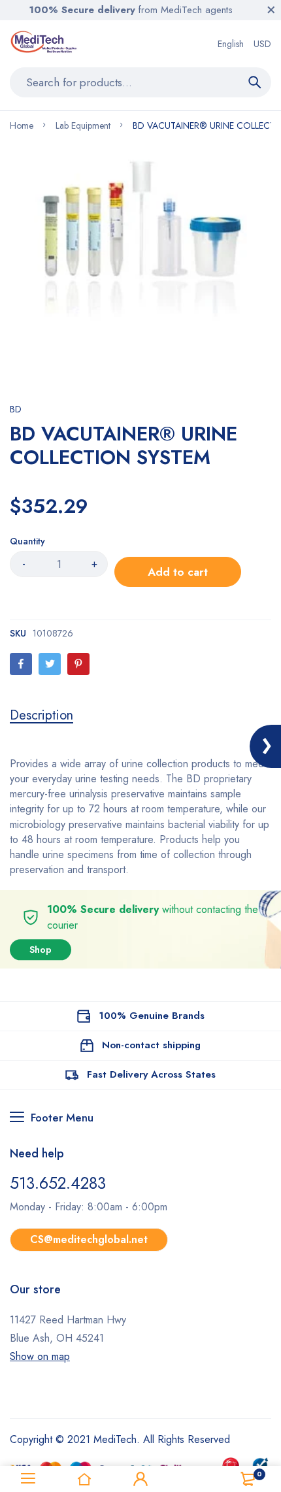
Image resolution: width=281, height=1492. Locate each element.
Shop (40, 949)
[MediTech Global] (45, 44)
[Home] (84, 1479)
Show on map (40, 1356)
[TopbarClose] (271, 10)
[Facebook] (21, 664)
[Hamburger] (28, 1479)
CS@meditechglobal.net (89, 1239)
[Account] (140, 1479)
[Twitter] (50, 664)
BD (16, 409)
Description (41, 715)
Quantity (27, 541)
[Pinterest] (78, 664)
